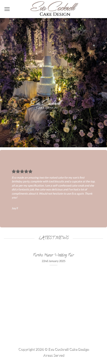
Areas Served (53, 355)
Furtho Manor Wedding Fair (53, 255)
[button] (7, 9)
